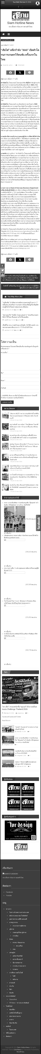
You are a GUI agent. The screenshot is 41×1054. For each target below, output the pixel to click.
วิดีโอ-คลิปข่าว (10, 1033)
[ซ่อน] (1, 278)
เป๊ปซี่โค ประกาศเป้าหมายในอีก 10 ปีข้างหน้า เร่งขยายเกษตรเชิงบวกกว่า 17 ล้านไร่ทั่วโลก (20, 326)
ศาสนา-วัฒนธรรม (19, 942)
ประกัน (11, 986)
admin (18, 310)
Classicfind (13, 999)
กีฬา (4, 702)
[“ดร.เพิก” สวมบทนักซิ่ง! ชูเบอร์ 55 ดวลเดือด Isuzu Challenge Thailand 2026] (20, 690)
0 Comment (20, 65)
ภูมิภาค (11, 929)
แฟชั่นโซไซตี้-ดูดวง (15, 1013)
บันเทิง (11, 993)
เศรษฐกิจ (12, 952)
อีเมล (3, 380)
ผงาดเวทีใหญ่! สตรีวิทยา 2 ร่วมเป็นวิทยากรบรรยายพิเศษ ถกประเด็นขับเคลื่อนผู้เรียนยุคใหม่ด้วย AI (24, 457)
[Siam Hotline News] (3, 34)
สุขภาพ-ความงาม (15, 1016)
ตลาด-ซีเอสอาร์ (18, 959)
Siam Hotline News (20, 23)
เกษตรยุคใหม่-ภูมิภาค (7, 40)
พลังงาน (15, 979)
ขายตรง (15, 969)
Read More (5, 720)
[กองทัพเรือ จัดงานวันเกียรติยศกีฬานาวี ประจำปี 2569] (8, 752)
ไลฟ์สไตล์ (9, 1006)
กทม (14, 949)
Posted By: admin (7, 65)
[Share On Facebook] (2, 266)
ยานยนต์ (12, 983)
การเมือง (15, 936)
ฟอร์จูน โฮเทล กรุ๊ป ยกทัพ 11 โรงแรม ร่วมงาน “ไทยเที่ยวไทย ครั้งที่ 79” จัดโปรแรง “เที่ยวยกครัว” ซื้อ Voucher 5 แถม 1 (24, 446)
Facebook (9, 892)
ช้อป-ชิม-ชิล (13, 1023)
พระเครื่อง (19, 946)
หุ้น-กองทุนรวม (17, 962)
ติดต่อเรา (9, 1036)
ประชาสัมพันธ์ (10, 996)
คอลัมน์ (8, 1026)
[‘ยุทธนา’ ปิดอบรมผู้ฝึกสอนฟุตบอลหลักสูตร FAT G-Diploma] (8, 763)
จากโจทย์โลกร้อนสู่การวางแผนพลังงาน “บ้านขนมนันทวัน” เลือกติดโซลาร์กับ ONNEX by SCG (24, 477)
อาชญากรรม (13, 922)
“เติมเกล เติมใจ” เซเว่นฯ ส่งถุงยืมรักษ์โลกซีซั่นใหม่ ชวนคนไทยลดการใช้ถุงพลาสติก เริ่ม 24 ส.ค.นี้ (24, 416)
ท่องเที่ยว (12, 1009)
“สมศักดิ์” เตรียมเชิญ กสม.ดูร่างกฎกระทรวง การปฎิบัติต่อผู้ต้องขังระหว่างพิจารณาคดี (21, 287)
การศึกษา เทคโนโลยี (16, 972)
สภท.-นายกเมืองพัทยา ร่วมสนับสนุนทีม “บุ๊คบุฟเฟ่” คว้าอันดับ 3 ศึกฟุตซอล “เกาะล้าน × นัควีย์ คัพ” (27, 740)
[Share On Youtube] (2, 274)
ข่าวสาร (8, 909)
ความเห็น (4, 352)
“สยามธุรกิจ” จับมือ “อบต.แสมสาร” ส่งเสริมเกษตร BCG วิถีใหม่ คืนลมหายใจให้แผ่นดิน (20, 316)
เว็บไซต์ (3, 388)
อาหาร (11, 1019)
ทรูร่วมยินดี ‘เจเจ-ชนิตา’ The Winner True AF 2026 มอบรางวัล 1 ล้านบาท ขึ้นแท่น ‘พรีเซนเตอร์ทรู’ (24, 427)
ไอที (14, 976)
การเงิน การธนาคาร (19, 966)
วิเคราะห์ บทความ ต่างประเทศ (19, 912)
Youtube (9, 895)
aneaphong (20, 713)
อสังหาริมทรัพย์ (17, 956)
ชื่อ (2, 373)
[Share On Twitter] (2, 270)
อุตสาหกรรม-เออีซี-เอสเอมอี (18, 919)
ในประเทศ (12, 1029)
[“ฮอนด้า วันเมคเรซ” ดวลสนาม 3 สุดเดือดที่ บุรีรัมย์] (8, 728)
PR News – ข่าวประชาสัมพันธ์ (19, 1003)
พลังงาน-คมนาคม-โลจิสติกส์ (18, 916)
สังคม (11, 939)
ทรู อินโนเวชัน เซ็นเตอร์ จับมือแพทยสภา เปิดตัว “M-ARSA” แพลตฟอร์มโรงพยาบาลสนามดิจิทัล (24, 487)
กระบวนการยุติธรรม (19, 926)
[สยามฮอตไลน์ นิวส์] (10, 874)
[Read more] (38, 3)
